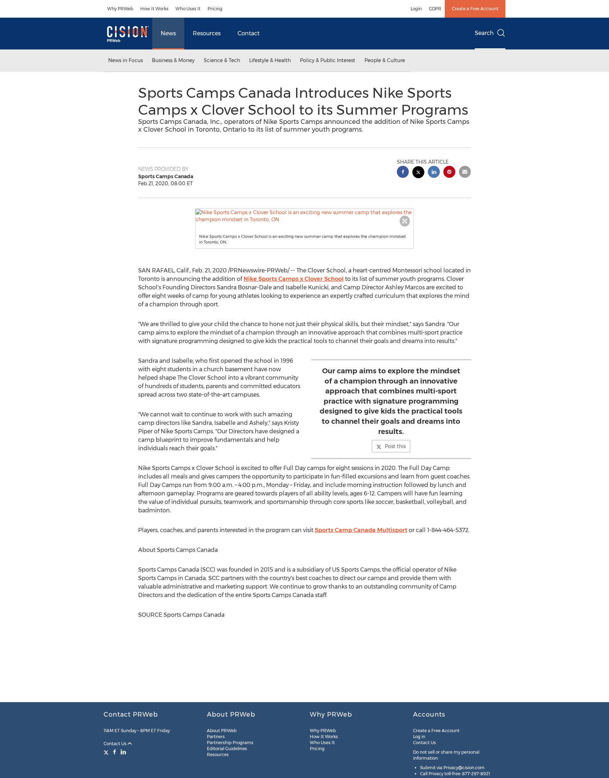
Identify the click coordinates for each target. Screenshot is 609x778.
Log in (419, 736)
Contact (248, 33)
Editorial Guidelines (227, 748)
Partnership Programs (230, 742)
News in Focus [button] (125, 60)
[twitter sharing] (418, 173)
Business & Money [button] (173, 60)
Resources (207, 33)
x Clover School (294, 279)
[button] (304, 216)
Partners (216, 736)
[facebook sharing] (403, 173)
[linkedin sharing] (434, 173)
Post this (395, 446)
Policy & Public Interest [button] (327, 60)
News (168, 33)
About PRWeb (221, 730)
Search (484, 33)
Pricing (215, 8)
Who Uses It (188, 8)
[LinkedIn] (123, 751)
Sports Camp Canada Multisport (361, 530)
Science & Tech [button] (222, 60)
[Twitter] (107, 751)
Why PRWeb (120, 8)
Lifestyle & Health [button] (270, 60)
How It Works (154, 8)
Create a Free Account (475, 8)
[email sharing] (465, 173)
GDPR (435, 8)
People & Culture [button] (384, 60)
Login (416, 8)
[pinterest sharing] (449, 173)
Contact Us (116, 743)
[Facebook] (114, 751)
